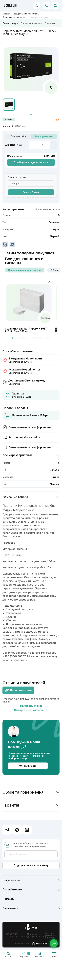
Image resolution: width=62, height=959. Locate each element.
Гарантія (10, 805)
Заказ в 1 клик (31, 192)
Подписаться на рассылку (31, 865)
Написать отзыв (21, 690)
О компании (10, 908)
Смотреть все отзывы (29, 710)
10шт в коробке (17, 136)
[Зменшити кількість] (32, 145)
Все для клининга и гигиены (27, 14)
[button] (9, 104)
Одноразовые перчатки (13, 17)
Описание (50, 23)
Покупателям (11, 880)
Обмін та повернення (23, 792)
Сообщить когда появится (31, 162)
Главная (6, 14)
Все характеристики (31, 23)
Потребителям (12, 889)
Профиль (39, 956)
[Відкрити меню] (54, 953)
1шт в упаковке (44, 136)
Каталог (9, 956)
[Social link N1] (7, 830)
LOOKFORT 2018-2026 (11, 935)
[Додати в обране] (57, 120)
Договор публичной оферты (49, 935)
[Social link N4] (27, 830)
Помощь (8, 899)
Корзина (24, 955)
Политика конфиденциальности (32, 935)
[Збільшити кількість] (53, 145)
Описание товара (15, 497)
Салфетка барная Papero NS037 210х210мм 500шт (26, 330)
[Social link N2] (17, 830)
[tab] (31, 114)
